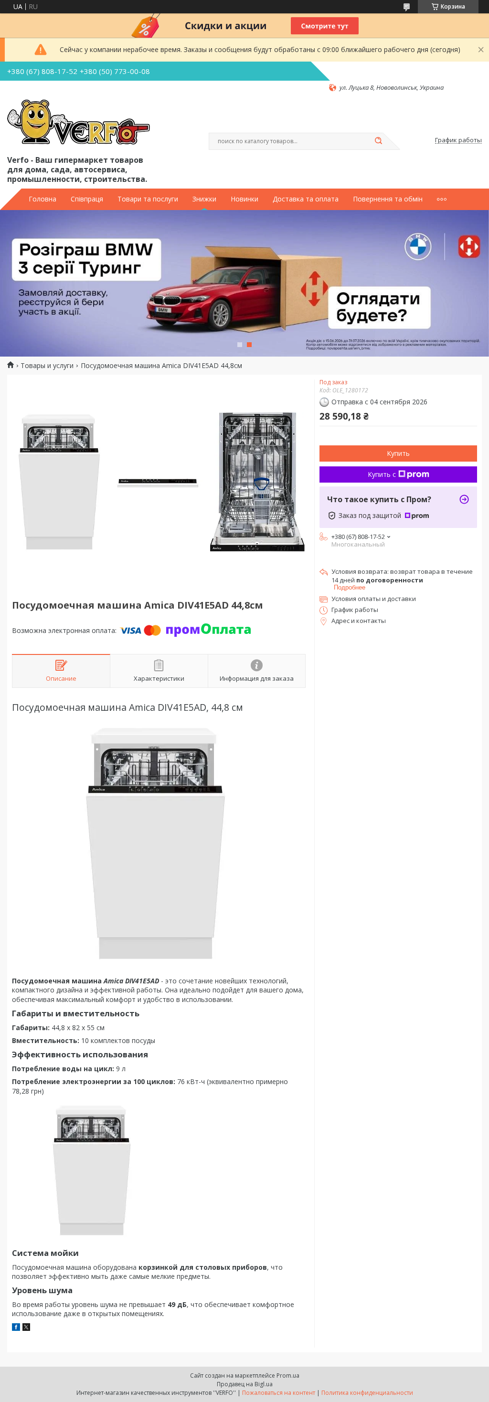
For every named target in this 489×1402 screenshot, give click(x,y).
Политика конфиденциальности (367, 1393)
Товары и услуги (47, 365)
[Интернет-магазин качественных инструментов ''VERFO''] (78, 123)
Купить (398, 453)
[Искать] (378, 141)
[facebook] (16, 1328)
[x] (26, 1328)
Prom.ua (287, 1375)
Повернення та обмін (388, 199)
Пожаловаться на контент (278, 1393)
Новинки (244, 199)
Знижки (204, 199)
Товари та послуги (147, 199)
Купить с (382, 474)
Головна (42, 199)
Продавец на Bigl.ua (245, 1384)
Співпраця (87, 199)
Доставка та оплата (306, 199)
